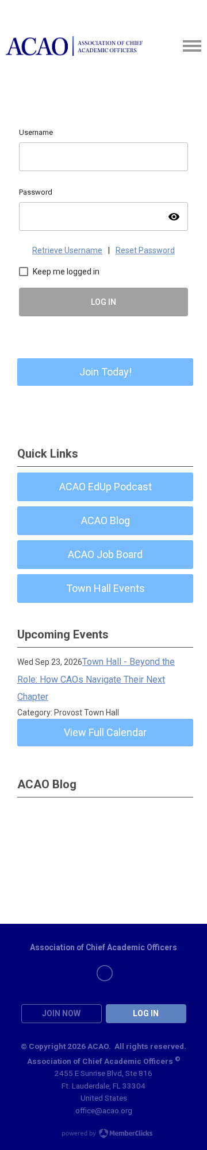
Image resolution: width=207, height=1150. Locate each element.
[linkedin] (105, 973)
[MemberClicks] (74, 46)
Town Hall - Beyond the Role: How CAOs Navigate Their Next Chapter (96, 679)
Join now (61, 1013)
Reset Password (145, 250)
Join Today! (105, 372)
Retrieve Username (67, 250)
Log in (146, 1013)
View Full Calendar (105, 732)
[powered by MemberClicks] (103, 1134)
